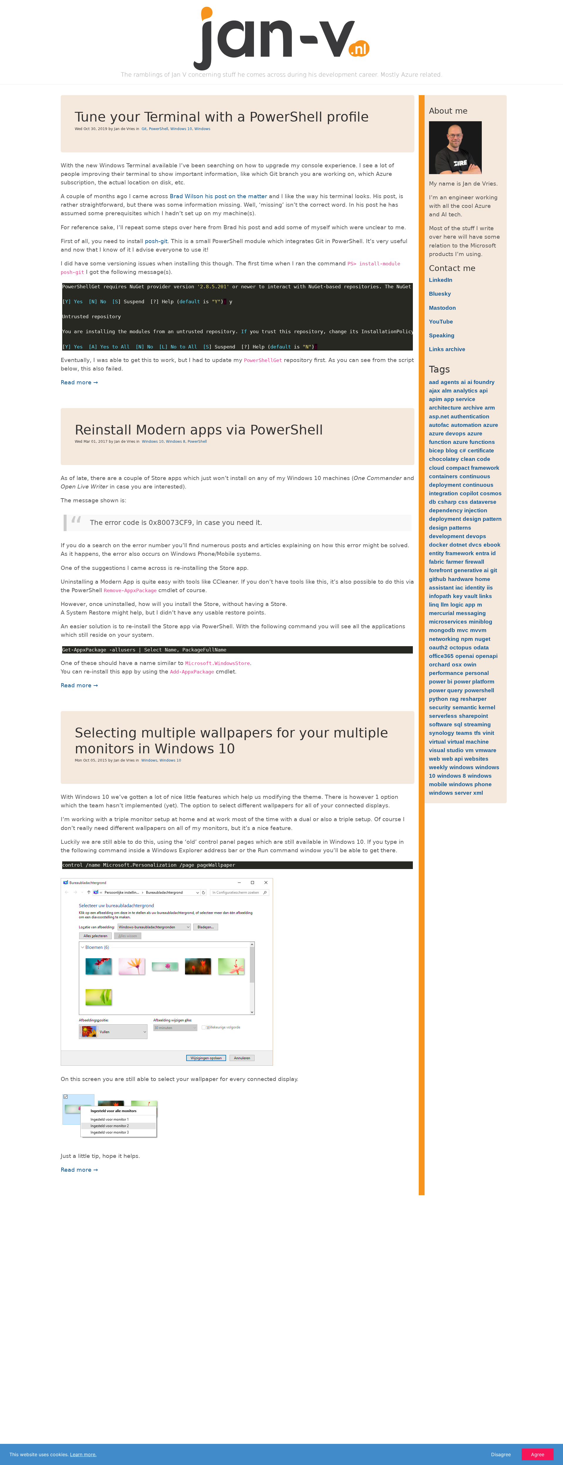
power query (446, 690)
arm (490, 407)
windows (462, 767)
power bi (440, 681)
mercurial (441, 613)
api (483, 390)
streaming (477, 724)
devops (476, 536)
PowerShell (158, 129)
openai (464, 656)
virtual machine (468, 741)
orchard (439, 664)
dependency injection (458, 510)
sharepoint (473, 716)
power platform (474, 681)
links (485, 596)
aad (434, 382)
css (463, 502)
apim (435, 399)
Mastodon (442, 307)
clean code (475, 459)
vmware (485, 750)
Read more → (79, 382)
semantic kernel (473, 707)
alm (447, 390)
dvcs (475, 544)
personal (477, 673)
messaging (471, 613)
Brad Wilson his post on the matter (218, 196)
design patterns (450, 527)
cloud (436, 467)
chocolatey (444, 459)
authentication (470, 416)
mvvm (478, 630)
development (446, 536)
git (493, 570)
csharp (447, 502)
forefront (440, 570)
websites (476, 758)
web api (452, 758)
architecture (445, 407)
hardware (460, 579)
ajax (434, 390)
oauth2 (438, 647)
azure (490, 425)
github (437, 579)
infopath (440, 596)
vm (469, 750)
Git (144, 129)
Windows (202, 129)
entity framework (451, 553)
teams (464, 733)
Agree (537, 1454)
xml (478, 792)
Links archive (447, 349)
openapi (487, 656)
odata (481, 647)
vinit (488, 733)
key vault (465, 596)
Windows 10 (181, 129)
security (440, 707)
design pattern (482, 519)
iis (490, 587)
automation (466, 425)
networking (444, 639)
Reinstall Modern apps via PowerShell (199, 430)
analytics (465, 390)
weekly (438, 767)
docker (438, 544)
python (438, 699)
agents (450, 382)
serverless (443, 716)
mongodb (442, 630)
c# (462, 450)
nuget (482, 639)
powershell (479, 690)
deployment (445, 519)
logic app (462, 604)
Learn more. (83, 1454)
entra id (486, 553)
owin (470, 664)
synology (441, 733)
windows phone (470, 784)
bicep (436, 450)
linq (434, 604)
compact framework (472, 467)
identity (475, 587)
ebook (492, 544)
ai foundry (481, 382)
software (440, 724)
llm (445, 604)
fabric (436, 561)
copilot (469, 493)
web (434, 758)
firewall (474, 561)
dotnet (458, 544)
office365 (441, 656)
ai (463, 382)
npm (467, 639)
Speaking (442, 335)
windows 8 (451, 775)
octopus (461, 647)
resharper (473, 699)
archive (473, 407)
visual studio (446, 750)
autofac (439, 425)
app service (459, 399)
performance (446, 673)
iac (459, 587)
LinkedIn (440, 280)
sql (458, 724)
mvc (462, 630)
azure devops (447, 433)
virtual (437, 741)
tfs (477, 733)
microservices (448, 621)
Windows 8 (175, 442)
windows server (450, 792)
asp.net (439, 416)
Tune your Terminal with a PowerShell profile (222, 117)
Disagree (501, 1454)
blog (452, 450)
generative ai (471, 570)
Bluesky (440, 293)
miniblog (480, 621)
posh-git (156, 241)
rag (454, 699)
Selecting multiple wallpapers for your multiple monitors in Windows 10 (231, 741)
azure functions (474, 442)
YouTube (441, 321)
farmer (454, 561)
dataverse (483, 502)
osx (457, 664)
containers (443, 476)
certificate (481, 450)
